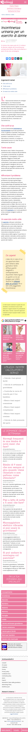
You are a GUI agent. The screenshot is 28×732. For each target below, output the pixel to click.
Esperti (4, 680)
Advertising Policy (6, 684)
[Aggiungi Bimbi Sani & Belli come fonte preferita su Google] (14, 320)
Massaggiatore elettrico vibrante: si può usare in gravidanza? (13, 526)
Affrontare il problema (10, 89)
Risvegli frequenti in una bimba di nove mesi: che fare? (13, 442)
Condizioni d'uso (6, 673)
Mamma (8, 14)
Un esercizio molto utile (10, 91)
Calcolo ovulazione (8, 627)
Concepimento (7, 592)
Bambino (5, 604)
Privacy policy (5, 671)
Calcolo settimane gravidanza (12, 623)
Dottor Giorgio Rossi (8, 482)
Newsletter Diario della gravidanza (11, 682)
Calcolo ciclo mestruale (10, 639)
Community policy (6, 676)
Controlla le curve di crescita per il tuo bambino (12, 394)
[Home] (10, 2)
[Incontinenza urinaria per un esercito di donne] (14, 69)
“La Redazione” (13, 40)
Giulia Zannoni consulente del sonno (12, 451)
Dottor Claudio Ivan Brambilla (10, 535)
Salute (12, 14)
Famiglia (5, 615)
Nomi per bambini (8, 635)
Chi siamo (4, 665)
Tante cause (6, 86)
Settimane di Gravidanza (14, 9)
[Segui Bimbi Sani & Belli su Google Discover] (14, 21)
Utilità (4, 619)
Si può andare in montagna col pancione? (12, 555)
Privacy (4, 669)
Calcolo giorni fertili (9, 631)
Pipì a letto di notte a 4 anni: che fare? (14, 501)
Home (3, 14)
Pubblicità (4, 667)
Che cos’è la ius (7, 83)
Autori (3, 678)
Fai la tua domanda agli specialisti (14, 579)
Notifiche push (6, 686)
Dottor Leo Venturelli (9, 507)
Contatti (4, 663)
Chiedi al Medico (14, 6)
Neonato (5, 600)
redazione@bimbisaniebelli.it (14, 721)
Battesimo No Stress (14, 11)
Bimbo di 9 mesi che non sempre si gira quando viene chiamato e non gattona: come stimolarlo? (13, 471)
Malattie (5, 608)
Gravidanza (6, 596)
